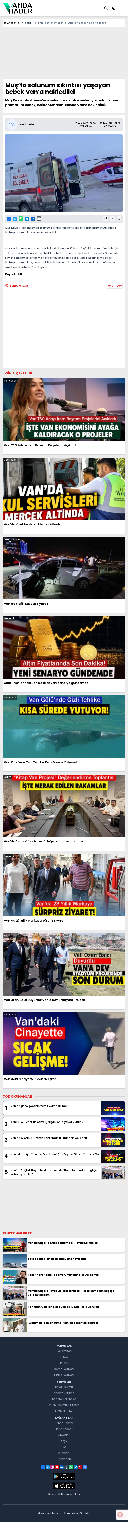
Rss (64, 1447)
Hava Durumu (64, 1387)
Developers (64, 1459)
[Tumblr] (66, 1467)
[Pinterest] (80, 1467)
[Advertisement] (64, 53)
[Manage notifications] (120, 1514)
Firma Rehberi (64, 1429)
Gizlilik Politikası (64, 1375)
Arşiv (64, 1441)
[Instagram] (52, 1467)
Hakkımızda (64, 1351)
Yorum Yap (115, 286)
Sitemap (64, 1453)
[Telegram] (27, 219)
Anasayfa (13, 22)
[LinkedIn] (33, 219)
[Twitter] (15, 219)
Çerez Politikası (64, 1369)
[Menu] (106, 8)
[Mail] (39, 218)
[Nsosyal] (85, 1467)
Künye (64, 1357)
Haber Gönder (64, 1423)
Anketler (64, 1435)
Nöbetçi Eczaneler (64, 1399)
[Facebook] (9, 219)
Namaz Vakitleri (64, 1393)
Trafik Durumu (64, 1411)
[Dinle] (105, 218)
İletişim (64, 1363)
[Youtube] (57, 1467)
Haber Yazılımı (70, 1494)
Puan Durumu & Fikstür (64, 1405)
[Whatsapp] (21, 218)
